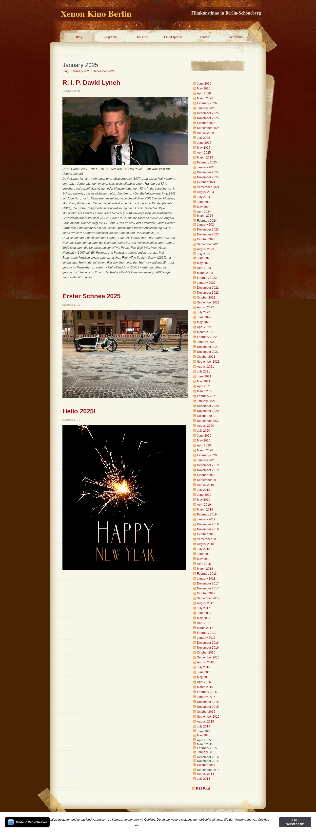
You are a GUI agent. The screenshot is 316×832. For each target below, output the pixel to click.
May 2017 (203, 618)
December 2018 (208, 524)
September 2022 (208, 302)
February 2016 (207, 692)
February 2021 (207, 396)
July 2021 (203, 371)
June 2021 (204, 376)
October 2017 (206, 593)
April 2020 (204, 445)
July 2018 (203, 549)
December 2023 (208, 229)
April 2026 (204, 93)
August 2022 (205, 307)
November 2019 (208, 470)
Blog (79, 37)
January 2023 (206, 282)
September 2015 (208, 716)
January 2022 (206, 342)
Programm (110, 37)
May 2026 (203, 88)
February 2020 (207, 455)
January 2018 (206, 578)
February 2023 (207, 278)
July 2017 (203, 608)
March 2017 (205, 628)
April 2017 (204, 623)
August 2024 (205, 192)
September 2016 (208, 657)
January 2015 (206, 752)
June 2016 (204, 672)
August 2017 (205, 603)
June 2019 (204, 494)
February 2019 (207, 514)
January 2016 (206, 697)
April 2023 (204, 268)
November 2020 (208, 411)
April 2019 (204, 504)
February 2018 (207, 573)
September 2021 (208, 361)
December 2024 (104, 71)
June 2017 (204, 613)
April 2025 (204, 152)
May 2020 (203, 440)
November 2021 (208, 352)
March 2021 (205, 391)
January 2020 (206, 460)
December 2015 (208, 702)
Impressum (236, 37)
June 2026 (204, 83)
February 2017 (207, 633)
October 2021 (206, 356)
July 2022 (203, 312)
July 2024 (203, 197)
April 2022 (204, 327)
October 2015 (206, 711)
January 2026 (206, 108)
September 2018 (208, 539)
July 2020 (203, 430)
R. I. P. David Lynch (91, 82)
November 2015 (208, 706)
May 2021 (203, 381)
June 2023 (204, 258)
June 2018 (204, 554)
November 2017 (208, 588)
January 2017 (206, 637)
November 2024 (208, 177)
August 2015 (205, 721)
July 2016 (203, 667)
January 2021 (206, 401)
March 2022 (205, 332)
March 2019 (205, 509)
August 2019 (205, 485)
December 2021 (208, 347)
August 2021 (205, 366)
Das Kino (142, 37)
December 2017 (208, 583)
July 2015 (203, 726)
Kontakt (204, 37)
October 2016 (206, 652)
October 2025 (206, 123)
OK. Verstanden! (295, 822)
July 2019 (203, 490)
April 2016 (204, 682)
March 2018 (205, 568)
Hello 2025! (79, 411)
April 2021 (204, 386)
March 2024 (205, 215)
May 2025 (203, 147)
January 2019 (206, 519)
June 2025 (204, 142)
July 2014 (203, 778)
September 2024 (208, 187)
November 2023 (208, 234)
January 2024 (206, 224)
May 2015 (203, 735)
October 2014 (206, 765)
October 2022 (206, 297)
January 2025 (206, 167)
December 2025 (208, 113)
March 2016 (205, 687)
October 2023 (206, 239)
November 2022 (208, 292)
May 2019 (203, 499)
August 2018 (205, 544)
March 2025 (205, 157)
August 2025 (205, 133)
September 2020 (208, 421)
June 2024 (204, 202)
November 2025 (208, 118)
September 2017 (208, 598)
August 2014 (205, 774)
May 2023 (203, 263)
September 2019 (208, 480)
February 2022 (207, 337)
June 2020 (204, 435)
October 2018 (206, 534)
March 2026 (205, 98)
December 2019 (208, 465)
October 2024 (206, 182)
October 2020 (206, 416)
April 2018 (204, 564)
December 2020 (208, 406)
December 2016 (208, 642)
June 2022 (204, 317)
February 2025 (81, 71)
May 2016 (203, 677)
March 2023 (205, 273)
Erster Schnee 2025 (91, 296)
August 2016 (205, 662)
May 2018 (203, 559)
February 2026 (207, 103)
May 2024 (203, 207)
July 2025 (203, 138)
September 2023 (208, 244)
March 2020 (205, 450)
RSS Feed (203, 788)
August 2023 (205, 249)
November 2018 (208, 529)
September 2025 (208, 128)
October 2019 (206, 475)
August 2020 (205, 425)
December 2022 (208, 287)
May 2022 (203, 322)
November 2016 (208, 647)
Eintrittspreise (173, 37)
